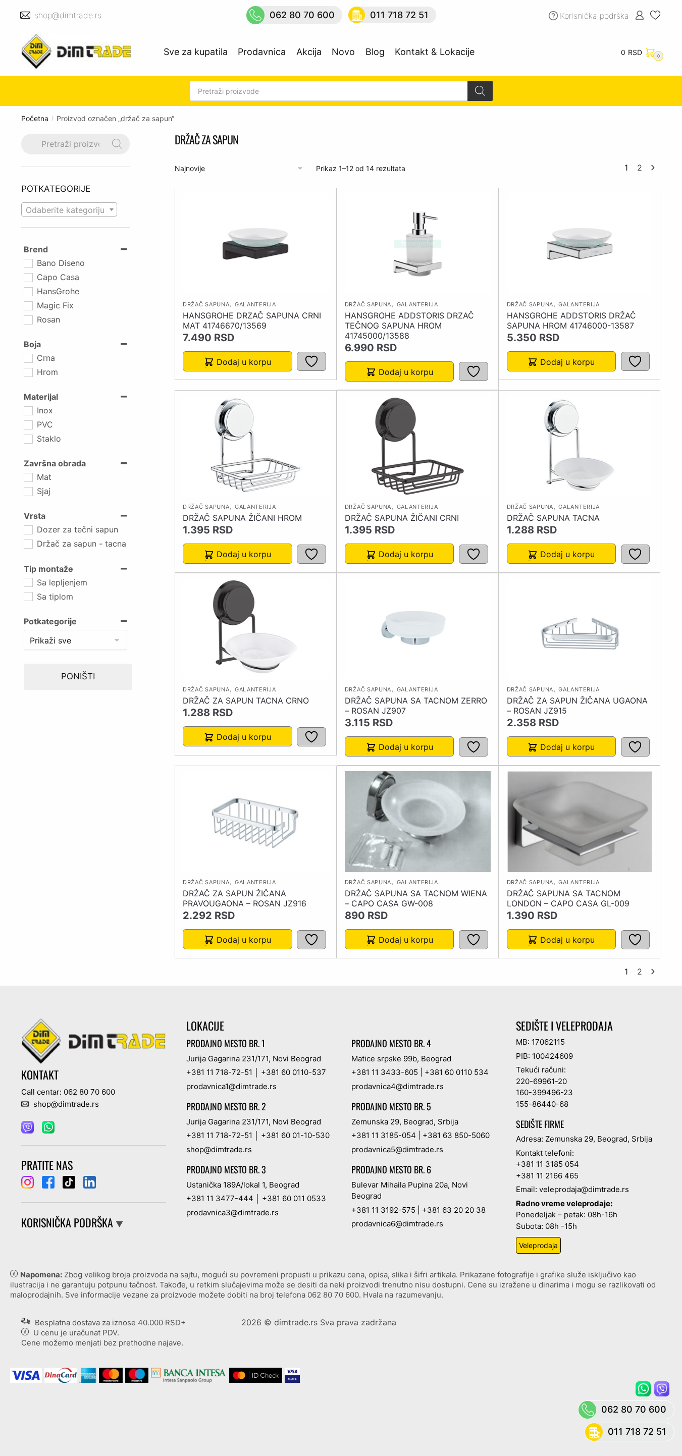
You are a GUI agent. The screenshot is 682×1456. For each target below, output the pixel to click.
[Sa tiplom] (28, 596)
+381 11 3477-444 (219, 1198)
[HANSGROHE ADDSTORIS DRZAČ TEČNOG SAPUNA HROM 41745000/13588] (417, 243)
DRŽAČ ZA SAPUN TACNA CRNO (246, 700)
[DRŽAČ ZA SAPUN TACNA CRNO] (255, 628)
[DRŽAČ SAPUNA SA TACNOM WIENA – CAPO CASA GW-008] (418, 821)
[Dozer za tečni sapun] (28, 529)
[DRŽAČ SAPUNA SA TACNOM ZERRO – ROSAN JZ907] (418, 628)
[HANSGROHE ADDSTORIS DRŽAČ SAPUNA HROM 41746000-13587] (579, 243)
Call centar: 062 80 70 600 (68, 1092)
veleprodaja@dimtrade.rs (584, 1189)
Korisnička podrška (594, 16)
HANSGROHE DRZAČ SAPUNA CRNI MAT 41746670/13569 (252, 320)
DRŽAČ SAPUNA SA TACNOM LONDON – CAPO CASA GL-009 (568, 898)
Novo (343, 51)
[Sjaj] (28, 491)
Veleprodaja (538, 1245)
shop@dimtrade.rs (69, 15)
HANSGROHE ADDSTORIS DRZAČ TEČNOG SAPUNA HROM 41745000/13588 (409, 325)
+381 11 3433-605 (384, 1072)
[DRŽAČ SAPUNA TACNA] (579, 446)
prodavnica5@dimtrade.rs (397, 1149)
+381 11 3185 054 (547, 1164)
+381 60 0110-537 (293, 1072)
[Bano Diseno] (28, 263)
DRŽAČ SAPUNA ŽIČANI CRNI (402, 518)
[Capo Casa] (28, 277)
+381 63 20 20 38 (454, 1210)
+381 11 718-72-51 (219, 1072)
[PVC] (28, 424)
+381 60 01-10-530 (295, 1135)
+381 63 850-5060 (456, 1135)
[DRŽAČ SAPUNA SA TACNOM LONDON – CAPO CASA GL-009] (579, 821)
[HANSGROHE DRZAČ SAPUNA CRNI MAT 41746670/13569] (255, 243)
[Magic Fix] (28, 305)
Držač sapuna (206, 304)
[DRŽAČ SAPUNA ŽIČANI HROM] (255, 446)
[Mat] (28, 477)
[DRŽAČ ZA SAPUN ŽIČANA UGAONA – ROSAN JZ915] (579, 628)
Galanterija (255, 304)
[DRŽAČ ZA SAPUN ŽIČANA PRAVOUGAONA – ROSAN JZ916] (255, 821)
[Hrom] (28, 372)
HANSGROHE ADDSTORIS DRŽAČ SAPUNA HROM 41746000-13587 (571, 320)
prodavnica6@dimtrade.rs (397, 1223)
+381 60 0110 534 (457, 1072)
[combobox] (69, 209)
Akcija (309, 51)
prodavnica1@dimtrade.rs (231, 1086)
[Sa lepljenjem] (28, 582)
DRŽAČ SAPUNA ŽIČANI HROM (242, 518)
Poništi (78, 676)
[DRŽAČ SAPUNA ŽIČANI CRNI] (417, 446)
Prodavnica (262, 51)
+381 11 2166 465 (547, 1175)
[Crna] (28, 358)
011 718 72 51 (399, 15)
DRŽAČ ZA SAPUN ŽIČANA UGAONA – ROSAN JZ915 (577, 705)
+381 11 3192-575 (383, 1210)
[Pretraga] (480, 91)
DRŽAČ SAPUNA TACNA (553, 518)
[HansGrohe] (28, 291)
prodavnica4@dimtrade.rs (397, 1086)
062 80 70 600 (302, 15)
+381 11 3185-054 (383, 1135)
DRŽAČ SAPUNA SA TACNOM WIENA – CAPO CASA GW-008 (416, 898)
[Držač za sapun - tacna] (28, 544)
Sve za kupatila (196, 51)
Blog (375, 51)
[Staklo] (28, 439)
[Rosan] (28, 319)
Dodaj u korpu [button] (244, 362)
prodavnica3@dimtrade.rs (232, 1212)
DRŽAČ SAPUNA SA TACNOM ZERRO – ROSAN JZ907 (416, 705)
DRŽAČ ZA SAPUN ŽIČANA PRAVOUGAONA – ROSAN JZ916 (244, 898)
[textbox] (69, 210)
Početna (34, 118)
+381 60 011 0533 (294, 1198)
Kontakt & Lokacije (435, 51)
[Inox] (28, 410)
